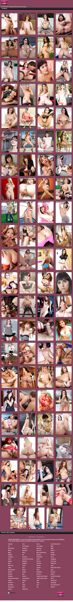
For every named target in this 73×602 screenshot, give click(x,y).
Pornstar (38, 574)
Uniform (53, 587)
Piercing (53, 572)
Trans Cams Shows (40, 536)
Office (38, 569)
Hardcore (38, 563)
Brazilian (38, 554)
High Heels (53, 563)
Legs (23, 567)
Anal (23, 544)
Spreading (53, 582)
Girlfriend (24, 561)
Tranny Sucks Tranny (41, 578)
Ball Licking (11, 548)
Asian (37, 544)
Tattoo (23, 584)
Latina (9, 567)
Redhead (10, 576)
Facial (9, 559)
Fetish (38, 559)
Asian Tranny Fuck (55, 544)
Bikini (9, 552)
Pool (23, 574)
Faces (52, 557)
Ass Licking (39, 546)
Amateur (10, 544)
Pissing (10, 574)
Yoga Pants (25, 589)
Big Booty (24, 550)
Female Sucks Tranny (27, 559)
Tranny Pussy (25, 578)
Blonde (52, 552)
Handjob (24, 563)
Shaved (24, 576)
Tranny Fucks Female (41, 576)
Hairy (9, 563)
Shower (10, 580)
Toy (37, 587)
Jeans (23, 565)
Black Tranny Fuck (41, 552)
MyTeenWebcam (32, 536)
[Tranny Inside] (4, 5)
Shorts (52, 578)
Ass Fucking (25, 546)
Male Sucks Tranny (55, 567)
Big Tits (53, 550)
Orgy (52, 569)
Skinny (24, 580)
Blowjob (10, 554)
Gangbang (53, 559)
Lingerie (38, 567)
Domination (39, 557)
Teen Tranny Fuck (55, 584)
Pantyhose (39, 572)
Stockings (10, 584)
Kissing (38, 565)
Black (23, 552)
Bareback (24, 548)
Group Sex (53, 561)
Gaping (10, 561)
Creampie (10, 557)
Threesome (11, 587)
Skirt (37, 580)
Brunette (53, 554)
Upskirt (10, 589)
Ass (9, 546)
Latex (52, 565)
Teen (37, 584)
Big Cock (38, 550)
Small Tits (10, 582)
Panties (24, 572)
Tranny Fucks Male (55, 576)
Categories (4, 8)
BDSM (9, 550)
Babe (52, 546)
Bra (23, 554)
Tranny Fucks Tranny (13, 578)
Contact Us (12, 592)
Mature (24, 569)
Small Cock (54, 580)
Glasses (38, 561)
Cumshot (24, 557)
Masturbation (11, 569)
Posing (52, 574)
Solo (23, 582)
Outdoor (10, 572)
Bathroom (39, 548)
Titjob (23, 587)
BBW (52, 548)
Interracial (10, 565)
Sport (37, 582)
